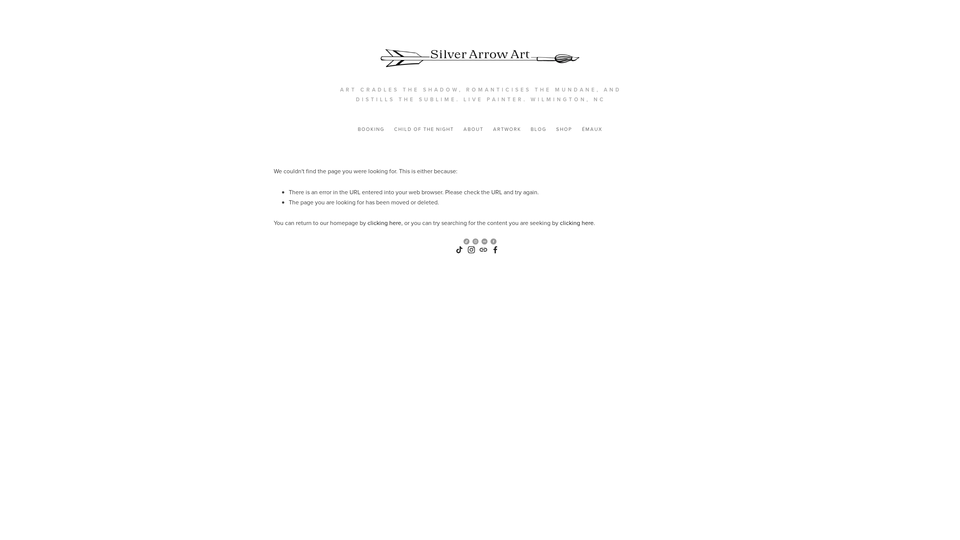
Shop (564, 129)
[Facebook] (495, 250)
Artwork (507, 129)
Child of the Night (424, 129)
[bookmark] (480, 51)
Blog (538, 129)
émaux (592, 129)
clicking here (384, 223)
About (473, 129)
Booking (371, 129)
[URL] (483, 250)
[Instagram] (471, 250)
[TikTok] (459, 250)
